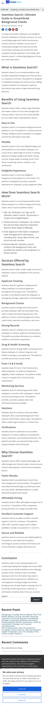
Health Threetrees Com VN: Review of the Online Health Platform (20, 632)
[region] (22, 687)
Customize (22, 695)
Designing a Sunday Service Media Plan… (25, 10)
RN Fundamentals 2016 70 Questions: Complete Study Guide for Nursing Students (21, 629)
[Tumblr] (9, 29)
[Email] (16, 29)
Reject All (22, 700)
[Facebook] (3, 29)
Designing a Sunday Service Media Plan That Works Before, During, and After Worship (21, 615)
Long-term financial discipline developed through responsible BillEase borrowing (20, 619)
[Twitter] (6, 29)
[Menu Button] (2, 3)
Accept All (22, 689)
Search (5, 596)
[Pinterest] (13, 29)
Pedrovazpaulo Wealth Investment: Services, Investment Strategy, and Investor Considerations (21, 624)
